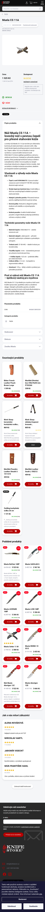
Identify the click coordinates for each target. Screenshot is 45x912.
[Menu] (42, 2)
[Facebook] (4, 874)
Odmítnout (12, 906)
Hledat (40, 8)
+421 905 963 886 (13, 868)
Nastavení (22, 899)
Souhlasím (33, 906)
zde (40, 894)
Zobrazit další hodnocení (22, 786)
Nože (11, 321)
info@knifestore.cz (13, 864)
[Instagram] (9, 874)
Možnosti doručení (30, 82)
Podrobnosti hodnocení (30, 25)
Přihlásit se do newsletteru (13, 835)
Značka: (6, 30)
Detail (33, 445)
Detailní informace (9, 108)
